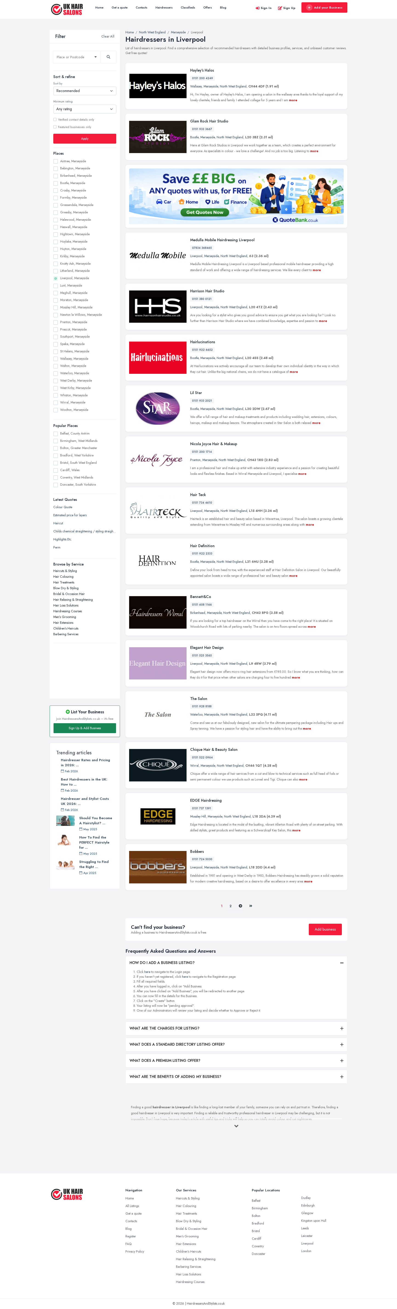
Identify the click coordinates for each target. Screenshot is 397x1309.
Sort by (57, 83)
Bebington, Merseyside (75, 168)
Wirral (194, 765)
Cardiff (256, 1238)
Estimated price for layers (70, 515)
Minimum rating (63, 101)
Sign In (266, 8)
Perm (56, 547)
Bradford (258, 1223)
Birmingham (260, 1208)
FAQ (128, 1244)
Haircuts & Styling (65, 571)
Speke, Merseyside (72, 344)
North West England (233, 86)
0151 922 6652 (202, 350)
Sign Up (289, 8)
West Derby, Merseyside (76, 380)
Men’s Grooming (64, 617)
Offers (207, 7)
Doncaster (258, 1253)
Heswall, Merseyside (73, 227)
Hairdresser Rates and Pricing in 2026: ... (85, 763)
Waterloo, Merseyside (74, 373)
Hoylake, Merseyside (73, 241)
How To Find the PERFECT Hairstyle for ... (94, 842)
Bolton (256, 1215)
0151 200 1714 (202, 452)
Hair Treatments (63, 582)
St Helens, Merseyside (74, 351)
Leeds (305, 1228)
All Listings (132, 1206)
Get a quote (120, 7)
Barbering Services (65, 634)
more (293, 100)
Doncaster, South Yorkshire (78, 484)
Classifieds (188, 7)
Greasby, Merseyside (74, 212)
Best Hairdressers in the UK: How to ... (84, 782)
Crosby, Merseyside (73, 190)
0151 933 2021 (202, 401)
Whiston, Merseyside (74, 395)
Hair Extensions (63, 622)
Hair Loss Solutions (65, 605)
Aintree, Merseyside (73, 161)
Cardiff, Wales (69, 470)
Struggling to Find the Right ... (94, 864)
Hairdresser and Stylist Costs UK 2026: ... (85, 801)
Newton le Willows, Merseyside (81, 314)
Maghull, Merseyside (73, 292)
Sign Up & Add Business (85, 728)
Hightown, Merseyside (75, 234)
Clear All (107, 36)
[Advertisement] (84, 668)
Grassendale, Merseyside (76, 205)
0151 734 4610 (202, 503)
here (147, 971)
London (306, 1251)
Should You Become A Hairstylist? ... (95, 821)
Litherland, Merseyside (75, 270)
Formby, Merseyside (73, 197)
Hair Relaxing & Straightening (73, 599)
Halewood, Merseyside (75, 219)
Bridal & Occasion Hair (69, 594)
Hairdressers (164, 7)
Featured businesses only (74, 127)
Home (99, 7)
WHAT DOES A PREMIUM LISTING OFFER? (165, 1060)
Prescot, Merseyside (73, 329)
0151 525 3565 (202, 655)
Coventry (258, 1246)
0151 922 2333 (202, 553)
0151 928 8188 (202, 706)
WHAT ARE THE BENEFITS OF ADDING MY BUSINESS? (175, 1076)
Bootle (194, 137)
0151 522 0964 (202, 757)
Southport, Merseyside (75, 336)
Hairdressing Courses (67, 611)
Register (130, 1236)
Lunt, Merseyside (71, 285)
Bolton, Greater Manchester (78, 448)
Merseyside (211, 86)
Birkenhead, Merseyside (76, 175)
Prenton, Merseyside (73, 322)
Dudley (306, 1198)
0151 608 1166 (202, 605)
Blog (223, 7)
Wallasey (196, 86)
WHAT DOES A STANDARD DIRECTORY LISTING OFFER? (177, 1044)
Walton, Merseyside (73, 365)
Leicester (307, 1236)
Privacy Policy (134, 1251)
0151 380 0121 (202, 299)
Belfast (256, 1200)
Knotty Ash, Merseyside (75, 263)
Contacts (141, 7)
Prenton (195, 460)
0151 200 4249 (202, 78)
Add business (325, 929)
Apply (84, 138)
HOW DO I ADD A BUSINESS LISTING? (162, 962)
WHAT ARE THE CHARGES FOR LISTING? (164, 1028)
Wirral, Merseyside (72, 402)
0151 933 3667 (202, 129)
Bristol (256, 1231)
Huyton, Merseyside (73, 249)
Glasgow (307, 1213)
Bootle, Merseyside (72, 183)
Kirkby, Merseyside (72, 256)
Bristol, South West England (78, 462)
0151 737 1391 (201, 808)
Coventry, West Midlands (76, 477)
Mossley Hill (198, 816)
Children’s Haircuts (65, 628)
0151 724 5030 (202, 859)
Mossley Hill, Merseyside (76, 307)
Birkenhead (197, 612)
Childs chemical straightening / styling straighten (84, 531)
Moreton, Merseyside (74, 300)
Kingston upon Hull (313, 1220)
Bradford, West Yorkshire (77, 455)
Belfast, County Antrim (75, 433)
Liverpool (196, 256)
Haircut (58, 523)
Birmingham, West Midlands (78, 440)
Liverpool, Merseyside (74, 278)
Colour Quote (62, 507)
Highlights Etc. (62, 539)
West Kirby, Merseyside (75, 388)
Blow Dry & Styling (66, 588)
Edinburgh (308, 1205)
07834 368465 (202, 248)
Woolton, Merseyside (74, 409)
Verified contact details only (76, 120)
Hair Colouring (63, 576)
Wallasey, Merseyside (74, 358)
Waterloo (196, 714)
